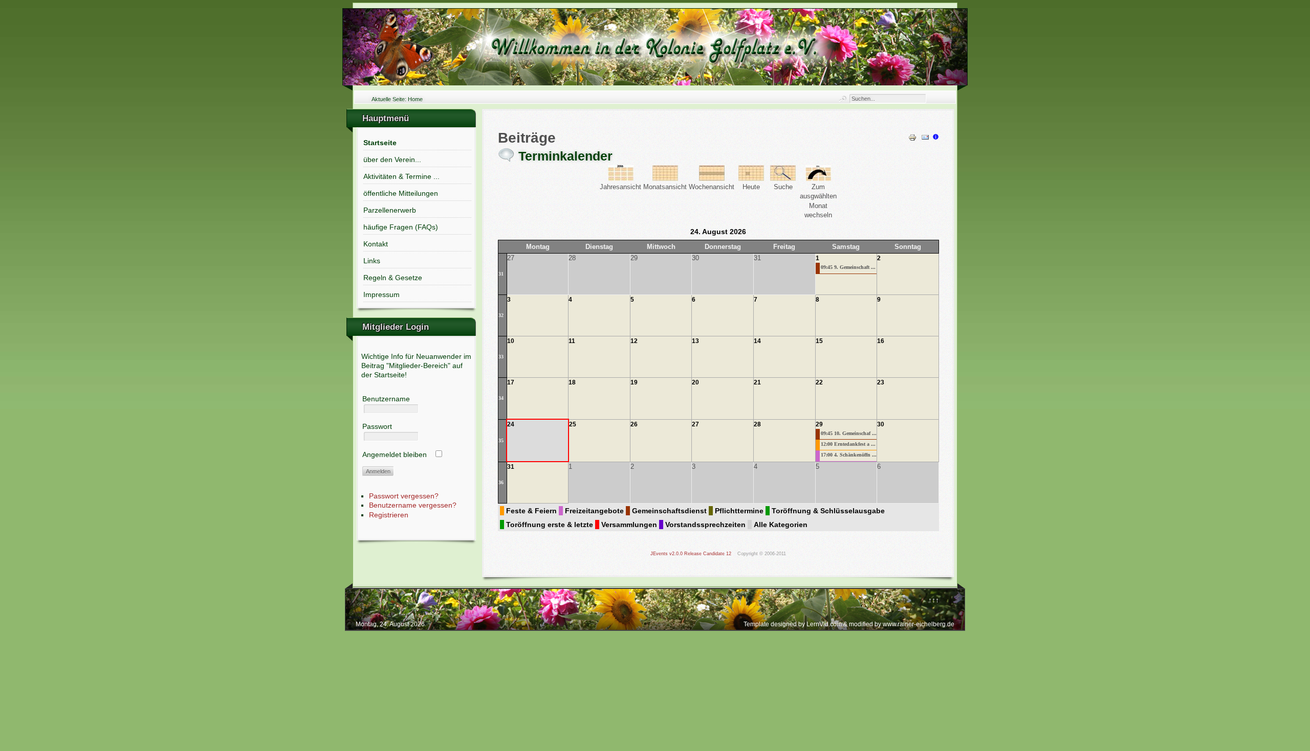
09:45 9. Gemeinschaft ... (848, 267)
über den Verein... (392, 159)
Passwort (377, 426)
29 (819, 424)
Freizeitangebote (594, 511)
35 (501, 440)
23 (880, 382)
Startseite (380, 143)
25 (572, 424)
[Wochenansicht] (712, 179)
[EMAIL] (925, 139)
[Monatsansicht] (665, 179)
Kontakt (375, 244)
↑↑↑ (933, 600)
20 (695, 382)
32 (501, 315)
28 (757, 424)
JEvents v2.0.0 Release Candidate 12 (690, 553)
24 (510, 424)
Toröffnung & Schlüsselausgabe (828, 511)
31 (501, 274)
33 (501, 356)
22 (819, 382)
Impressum (381, 294)
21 (757, 382)
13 (695, 341)
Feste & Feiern (531, 511)
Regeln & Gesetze (392, 278)
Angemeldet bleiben (394, 454)
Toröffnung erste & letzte (549, 524)
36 (501, 482)
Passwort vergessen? (404, 496)
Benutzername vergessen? (412, 505)
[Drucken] (912, 139)
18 (572, 382)
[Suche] (783, 179)
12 (634, 341)
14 (757, 341)
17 (510, 382)
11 (572, 341)
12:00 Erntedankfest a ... (848, 444)
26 (634, 424)
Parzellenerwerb (389, 210)
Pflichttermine (739, 511)
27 (695, 424)
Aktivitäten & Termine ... (401, 176)
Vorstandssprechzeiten (705, 524)
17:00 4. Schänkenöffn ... (849, 455)
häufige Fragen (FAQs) (400, 227)
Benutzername (386, 399)
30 (880, 424)
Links (371, 261)
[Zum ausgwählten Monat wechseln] (818, 179)
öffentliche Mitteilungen (400, 193)
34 (501, 398)
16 (880, 341)
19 (634, 382)
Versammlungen (629, 524)
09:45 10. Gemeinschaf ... (849, 433)
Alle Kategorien (780, 524)
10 (510, 341)
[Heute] (751, 179)
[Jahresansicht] (621, 179)
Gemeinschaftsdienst (669, 511)
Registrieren (388, 515)
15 (819, 341)
